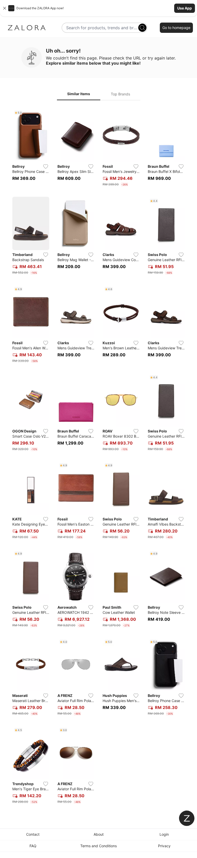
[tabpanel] (98, 457)
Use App (184, 8)
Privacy (164, 846)
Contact (33, 834)
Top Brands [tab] (120, 94)
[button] (98, 8)
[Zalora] (26, 27)
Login (164, 834)
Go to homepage (176, 27)
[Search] (142, 28)
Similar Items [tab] (78, 94)
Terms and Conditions (98, 846)
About (99, 834)
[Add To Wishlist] (45, 166)
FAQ (32, 846)
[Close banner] (4, 8)
